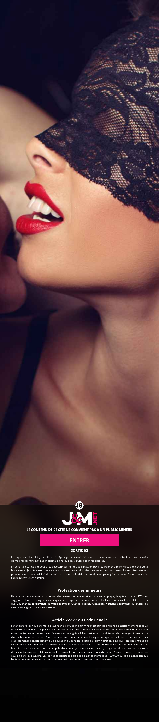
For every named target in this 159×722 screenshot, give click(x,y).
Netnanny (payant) (118, 604)
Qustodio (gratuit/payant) (87, 604)
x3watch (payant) (59, 604)
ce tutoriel (48, 607)
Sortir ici (79, 550)
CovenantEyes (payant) (31, 604)
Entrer (79, 540)
